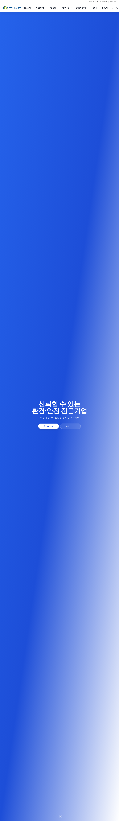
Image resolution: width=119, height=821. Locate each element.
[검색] (112, 7)
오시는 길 (91, 2)
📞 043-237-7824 (102, 2)
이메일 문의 (113, 2)
